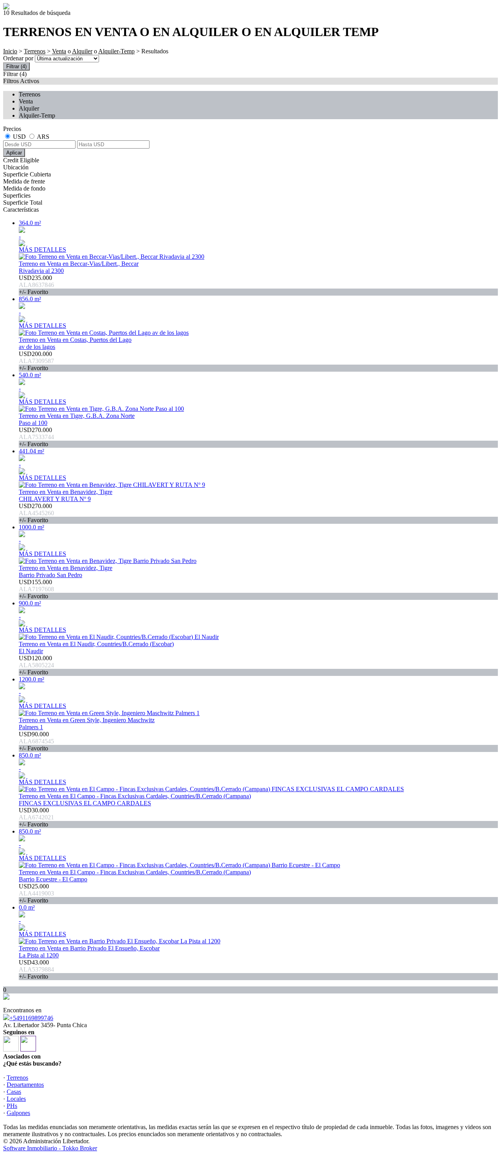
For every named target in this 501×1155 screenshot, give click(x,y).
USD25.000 (36, 893)
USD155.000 (36, 589)
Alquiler (82, 51)
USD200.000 (36, 360)
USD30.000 (36, 817)
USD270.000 (36, 437)
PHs (12, 1105)
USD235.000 (36, 284)
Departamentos (25, 1084)
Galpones (18, 1113)
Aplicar (14, 153)
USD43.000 (36, 969)
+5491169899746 (31, 1018)
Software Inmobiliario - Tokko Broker (50, 1148)
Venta (59, 51)
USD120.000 (36, 665)
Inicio (10, 51)
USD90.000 (36, 741)
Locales (16, 1098)
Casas (14, 1091)
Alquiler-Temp (116, 51)
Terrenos (34, 51)
